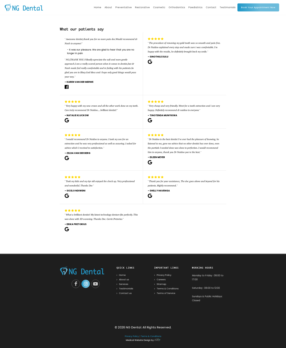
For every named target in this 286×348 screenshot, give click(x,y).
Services (123, 284)
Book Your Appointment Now (258, 7)
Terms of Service (166, 293)
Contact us (125, 293)
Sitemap (161, 284)
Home (122, 275)
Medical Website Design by (140, 340)
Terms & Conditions (168, 288)
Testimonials (126, 288)
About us (124, 279)
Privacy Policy (164, 275)
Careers (161, 279)
